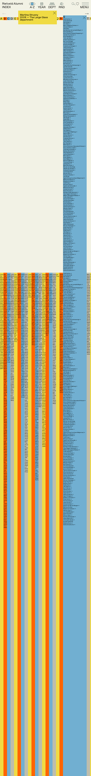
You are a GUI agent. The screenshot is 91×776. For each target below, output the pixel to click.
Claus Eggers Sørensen (70, 194)
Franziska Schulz (68, 86)
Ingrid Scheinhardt (68, 49)
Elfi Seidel (66, 100)
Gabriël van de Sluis (69, 168)
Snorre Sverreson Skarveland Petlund (74, 146)
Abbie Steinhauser (68, 224)
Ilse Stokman (67, 233)
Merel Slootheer (68, 165)
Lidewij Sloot (67, 164)
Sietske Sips (67, 140)
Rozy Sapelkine (68, 36)
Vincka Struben (68, 249)
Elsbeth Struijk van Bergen (71, 251)
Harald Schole (67, 71)
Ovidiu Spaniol (67, 197)
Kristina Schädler (68, 44)
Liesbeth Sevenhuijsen (70, 114)
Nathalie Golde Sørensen (70, 192)
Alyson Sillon (67, 133)
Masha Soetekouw (69, 179)
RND (62, 7)
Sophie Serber (68, 108)
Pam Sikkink (67, 130)
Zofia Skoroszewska (69, 149)
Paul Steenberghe (69, 213)
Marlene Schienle (68, 55)
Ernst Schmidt (68, 62)
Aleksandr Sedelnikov (70, 98)
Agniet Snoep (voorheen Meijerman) (74, 178)
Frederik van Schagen (70, 46)
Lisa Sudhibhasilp (68, 257)
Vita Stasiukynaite (68, 211)
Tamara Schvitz (68, 92)
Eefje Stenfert (68, 227)
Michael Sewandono (69, 116)
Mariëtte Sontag (68, 187)
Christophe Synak (68, 265)
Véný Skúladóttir (68, 152)
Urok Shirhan (67, 125)
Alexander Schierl (68, 57)
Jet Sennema (67, 106)
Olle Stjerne (67, 232)
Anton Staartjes (68, 203)
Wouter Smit (67, 173)
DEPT (52, 7)
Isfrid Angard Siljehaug (70, 132)
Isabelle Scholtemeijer (70, 75)
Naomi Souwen (68, 191)
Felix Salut (66, 28)
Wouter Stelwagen (69, 226)
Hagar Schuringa (68, 87)
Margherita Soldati (69, 181)
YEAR (42, 7)
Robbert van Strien (69, 243)
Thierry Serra (67, 110)
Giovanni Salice (68, 27)
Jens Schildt (67, 59)
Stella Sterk (67, 230)
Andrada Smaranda (69, 170)
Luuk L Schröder (68, 81)
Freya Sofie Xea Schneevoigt (72, 65)
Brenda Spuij (67, 202)
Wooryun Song (68, 184)
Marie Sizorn (67, 144)
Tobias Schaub (68, 47)
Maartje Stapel (68, 208)
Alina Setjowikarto (69, 111)
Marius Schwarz (68, 95)
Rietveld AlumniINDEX (12, 5)
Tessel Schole (67, 73)
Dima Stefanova (68, 218)
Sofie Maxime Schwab (70, 94)
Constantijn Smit (68, 172)
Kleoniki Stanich (68, 205)
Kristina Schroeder (68, 82)
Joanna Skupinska (68, 154)
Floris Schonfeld (67, 76)
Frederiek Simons (68, 138)
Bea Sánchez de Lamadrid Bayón (73, 30)
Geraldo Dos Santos (69, 35)
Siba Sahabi (67, 22)
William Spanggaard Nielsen (71, 195)
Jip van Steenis (68, 214)
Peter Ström (67, 245)
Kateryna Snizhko (68, 175)
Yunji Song (66, 183)
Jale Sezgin (67, 117)
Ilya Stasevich (67, 210)
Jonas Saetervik (67, 21)
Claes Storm (67, 238)
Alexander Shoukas (69, 127)
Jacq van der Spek (68, 199)
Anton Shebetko (68, 122)
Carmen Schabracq (69, 43)
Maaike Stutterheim (69, 254)
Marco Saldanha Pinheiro (70, 25)
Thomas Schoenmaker (70, 68)
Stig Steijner (67, 222)
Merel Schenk (67, 54)
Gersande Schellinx (69, 52)
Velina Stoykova (68, 240)
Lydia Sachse (67, 19)
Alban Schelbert (68, 51)
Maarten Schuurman (69, 90)
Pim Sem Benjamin (69, 105)
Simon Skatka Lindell (69, 148)
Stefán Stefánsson (69, 221)
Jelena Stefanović (68, 219)
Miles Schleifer (68, 60)
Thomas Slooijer (68, 162)
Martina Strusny (67, 253)
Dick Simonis (67, 137)
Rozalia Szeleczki (68, 267)
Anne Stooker (67, 237)
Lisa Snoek (66, 176)
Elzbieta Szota (68, 269)
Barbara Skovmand (69, 151)
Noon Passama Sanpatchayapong (73, 33)
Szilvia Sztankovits (69, 270)
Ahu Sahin (66, 24)
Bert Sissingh (67, 143)
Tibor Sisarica (67, 141)
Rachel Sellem (67, 103)
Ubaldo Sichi (67, 129)
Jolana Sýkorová (68, 264)
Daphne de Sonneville (70, 186)
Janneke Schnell (67, 67)
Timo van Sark (68, 38)
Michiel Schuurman (69, 89)
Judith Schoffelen (68, 70)
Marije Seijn (66, 102)
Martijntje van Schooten (70, 79)
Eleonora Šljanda (68, 160)
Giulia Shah (67, 119)
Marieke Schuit (68, 84)
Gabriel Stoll (67, 235)
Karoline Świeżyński (69, 262)
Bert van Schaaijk (68, 41)
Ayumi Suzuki (67, 259)
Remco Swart (67, 261)
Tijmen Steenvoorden (70, 216)
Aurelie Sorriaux (68, 189)
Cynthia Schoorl (68, 78)
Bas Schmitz (67, 63)
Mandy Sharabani (68, 121)
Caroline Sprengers (68, 200)
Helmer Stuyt (67, 256)
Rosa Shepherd (68, 124)
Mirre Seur (66, 113)
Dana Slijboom (68, 159)
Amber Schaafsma (69, 40)
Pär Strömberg (68, 246)
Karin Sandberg (68, 32)
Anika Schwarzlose (69, 97)
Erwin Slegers (67, 157)
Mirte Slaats (67, 156)
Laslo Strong (67, 248)
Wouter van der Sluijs (69, 167)
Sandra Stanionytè (69, 206)
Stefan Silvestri (68, 135)
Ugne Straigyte (68, 241)
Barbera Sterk (67, 229)
